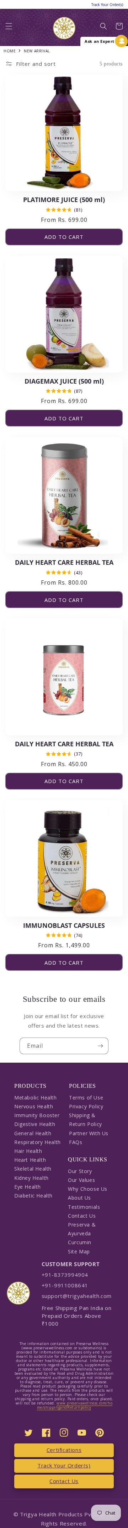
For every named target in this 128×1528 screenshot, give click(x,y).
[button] (9, 28)
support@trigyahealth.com (77, 1295)
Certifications (64, 1449)
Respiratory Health (37, 1142)
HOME (10, 50)
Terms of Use (86, 1097)
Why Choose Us (87, 1188)
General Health (32, 1133)
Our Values (81, 1180)
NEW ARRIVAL (37, 50)
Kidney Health (31, 1177)
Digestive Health (34, 1124)
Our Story (80, 1171)
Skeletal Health (33, 1168)
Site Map (79, 1251)
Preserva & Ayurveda (82, 1229)
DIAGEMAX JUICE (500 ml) (64, 381)
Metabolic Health (35, 1097)
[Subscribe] (100, 1046)
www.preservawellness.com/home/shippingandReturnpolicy (75, 1405)
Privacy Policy (86, 1106)
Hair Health (28, 1151)
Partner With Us (88, 1133)
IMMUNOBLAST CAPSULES (64, 925)
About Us (79, 1197)
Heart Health (30, 1159)
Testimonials (84, 1207)
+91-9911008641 (65, 1285)
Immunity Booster (37, 1115)
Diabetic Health (33, 1195)
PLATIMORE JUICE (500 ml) (64, 200)
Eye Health (27, 1186)
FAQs (75, 1142)
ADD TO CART (64, 236)
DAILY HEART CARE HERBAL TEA (64, 562)
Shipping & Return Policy (85, 1119)
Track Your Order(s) (63, 1465)
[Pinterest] (99, 1433)
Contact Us (82, 1215)
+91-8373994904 (65, 1274)
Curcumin (79, 1242)
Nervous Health (33, 1106)
